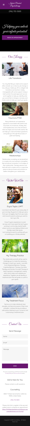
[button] (3, 4)
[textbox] (15, 336)
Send (15, 366)
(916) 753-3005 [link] (15, 11)
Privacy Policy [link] (8, 373)
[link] (15, 4)
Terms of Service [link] (18, 373)
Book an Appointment (15, 37)
